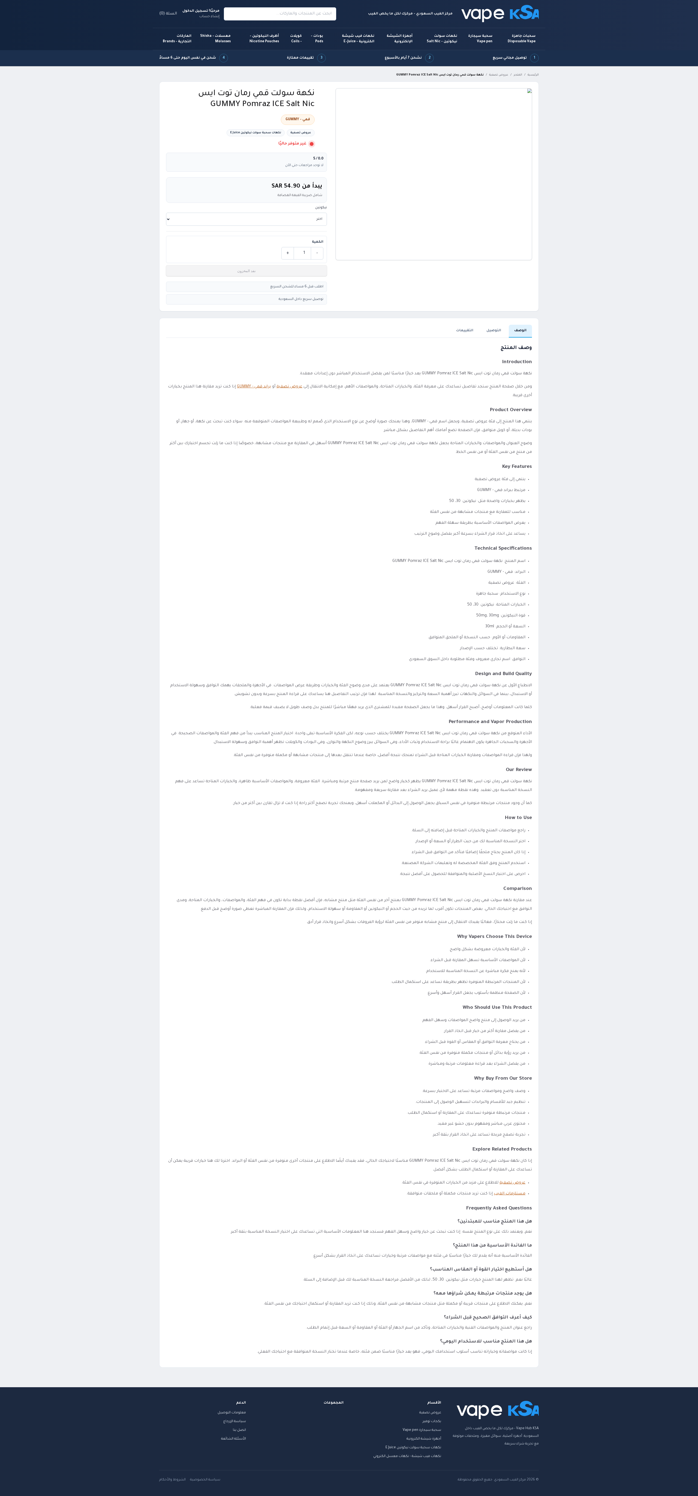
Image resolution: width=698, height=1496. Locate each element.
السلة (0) (168, 14)
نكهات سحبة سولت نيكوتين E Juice (255, 132)
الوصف (520, 331)
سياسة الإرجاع (234, 1421)
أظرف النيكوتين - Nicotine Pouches (264, 39)
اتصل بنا (239, 1430)
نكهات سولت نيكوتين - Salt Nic (442, 39)
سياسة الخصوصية (205, 1480)
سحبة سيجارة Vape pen (480, 39)
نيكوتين (321, 208)
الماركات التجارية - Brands (177, 39)
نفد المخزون (246, 271)
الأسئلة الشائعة (233, 1439)
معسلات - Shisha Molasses (215, 39)
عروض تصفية (498, 75)
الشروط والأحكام (172, 1480)
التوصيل (493, 331)
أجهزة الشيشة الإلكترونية (400, 39)
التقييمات (464, 331)
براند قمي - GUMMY (254, 387)
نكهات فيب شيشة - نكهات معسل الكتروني (407, 1456)
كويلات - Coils (296, 39)
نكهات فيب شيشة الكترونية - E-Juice (358, 39)
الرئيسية (533, 75)
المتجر (518, 75)
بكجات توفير (432, 1421)
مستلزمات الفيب (509, 1194)
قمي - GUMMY (297, 120)
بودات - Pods (317, 39)
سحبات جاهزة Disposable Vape (521, 39)
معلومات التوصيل (232, 1413)
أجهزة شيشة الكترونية (424, 1439)
